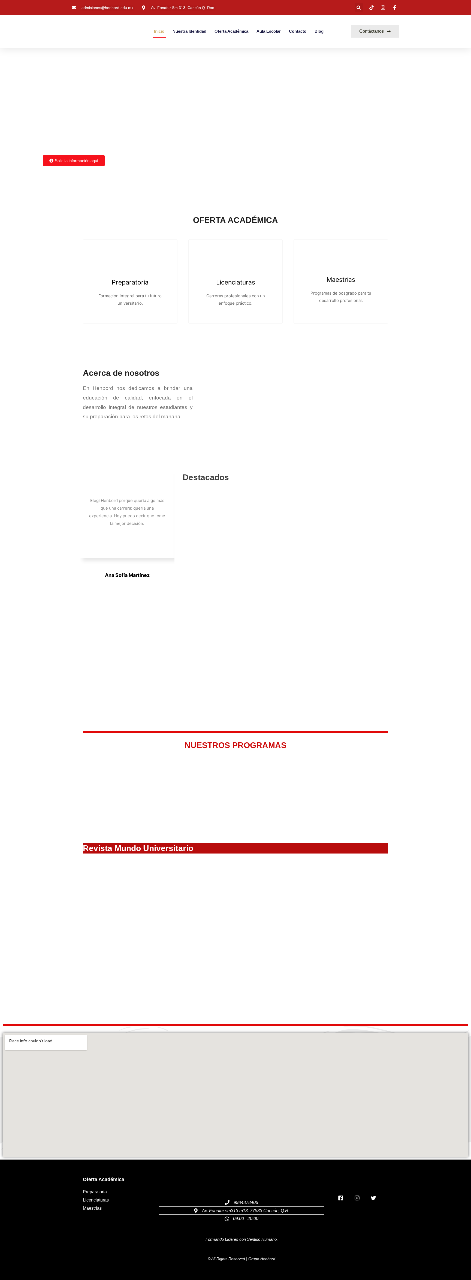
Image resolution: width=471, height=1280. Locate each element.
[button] (359, 7)
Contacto (297, 31)
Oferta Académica (231, 31)
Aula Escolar (268, 31)
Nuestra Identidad (189, 31)
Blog (319, 31)
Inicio (159, 31)
